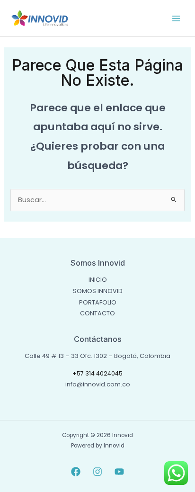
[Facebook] (75, 471)
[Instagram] (97, 471)
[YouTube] (119, 471)
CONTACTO (97, 313)
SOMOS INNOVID (98, 291)
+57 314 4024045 (97, 373)
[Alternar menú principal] (176, 18)
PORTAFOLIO (97, 302)
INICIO (98, 280)
